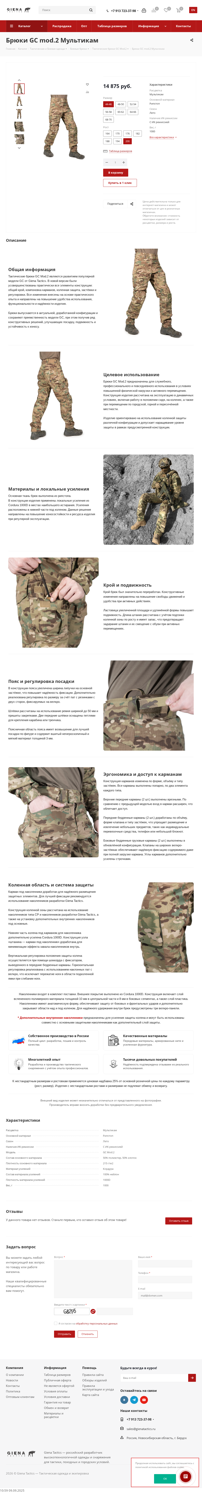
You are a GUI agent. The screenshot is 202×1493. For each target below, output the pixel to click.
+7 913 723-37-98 (123, 11)
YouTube (144, 1400)
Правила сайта (93, 1375)
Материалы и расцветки (54, 1415)
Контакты (13, 1386)
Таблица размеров (57, 1375)
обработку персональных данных (97, 1323)
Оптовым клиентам (20, 1397)
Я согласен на (88, 1323)
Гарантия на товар (57, 1402)
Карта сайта (90, 1395)
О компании (15, 1375)
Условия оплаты (55, 1391)
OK (165, 1478)
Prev (19, 80)
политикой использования (151, 1467)
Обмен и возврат (56, 1408)
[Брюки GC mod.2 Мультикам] (60, 127)
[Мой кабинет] (144, 10)
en (193, 10)
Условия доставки (57, 1397)
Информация (55, 1368)
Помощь (89, 1368)
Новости (12, 1380)
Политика (13, 1391)
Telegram (134, 1400)
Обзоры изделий (94, 1380)
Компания (14, 1368)
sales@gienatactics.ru (141, 1429)
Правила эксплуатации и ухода (98, 1387)
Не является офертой (59, 1386)
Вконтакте (124, 1400)
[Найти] (91, 10)
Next (19, 148)
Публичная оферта (57, 1380)
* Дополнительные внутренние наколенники (50, 1017)
